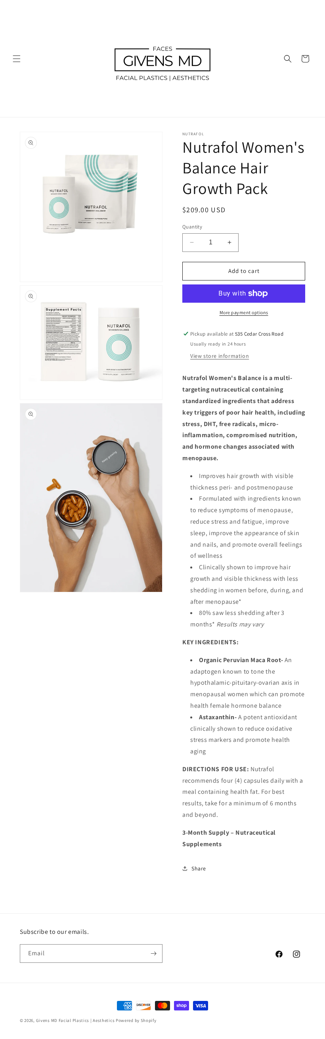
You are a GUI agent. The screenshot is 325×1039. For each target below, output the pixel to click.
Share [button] (198, 868)
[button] (16, 58)
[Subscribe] (153, 953)
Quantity (192, 226)
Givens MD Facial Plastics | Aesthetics (75, 1020)
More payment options (244, 312)
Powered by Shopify (136, 1020)
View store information (219, 355)
